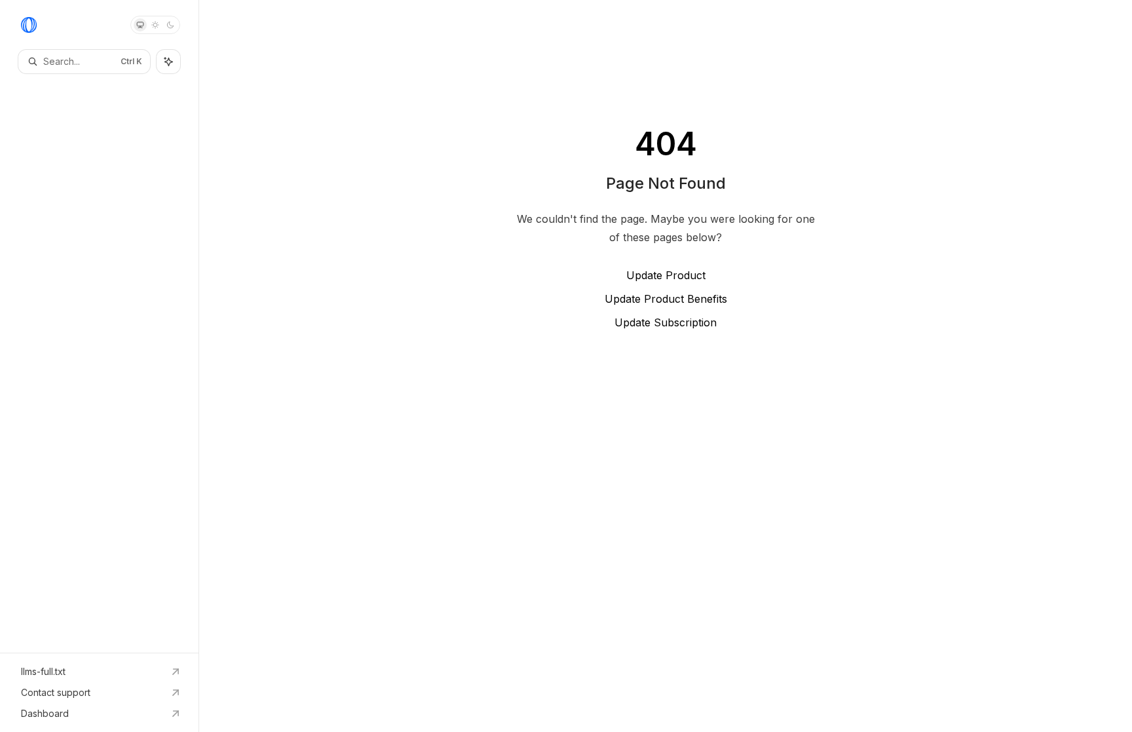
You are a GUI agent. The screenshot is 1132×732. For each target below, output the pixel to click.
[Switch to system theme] (140, 24)
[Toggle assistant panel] (168, 61)
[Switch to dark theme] (170, 24)
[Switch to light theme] (155, 24)
